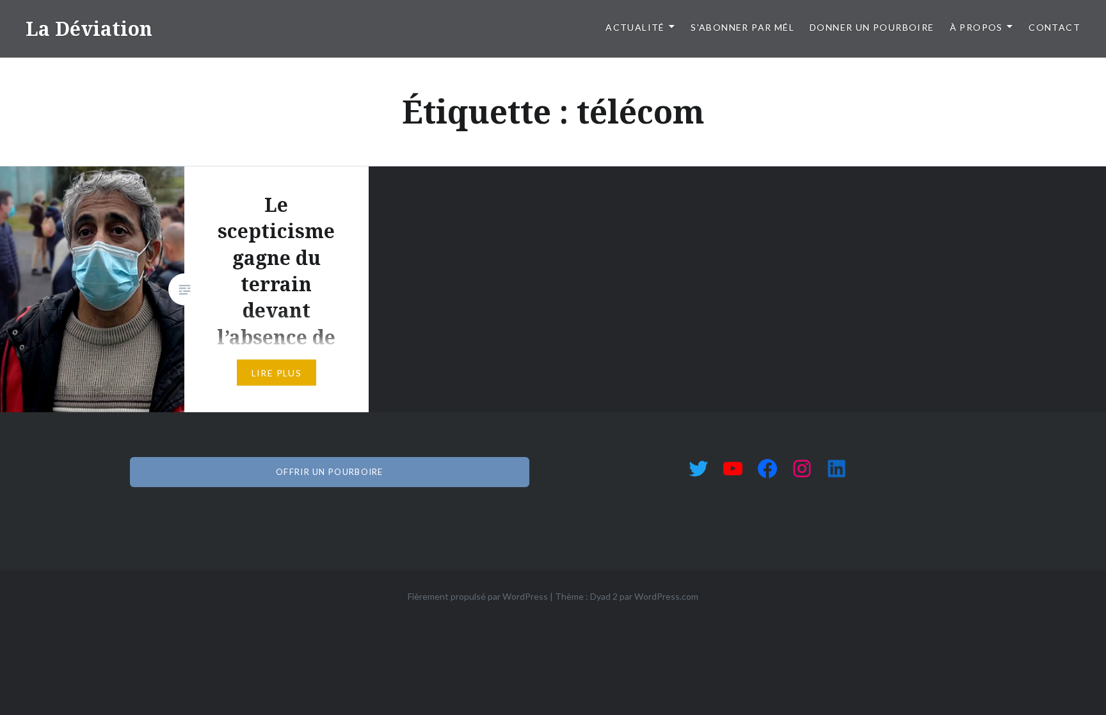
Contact (1054, 27)
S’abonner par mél (742, 27)
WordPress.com (666, 596)
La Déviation (89, 28)
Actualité (635, 27)
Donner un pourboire (872, 27)
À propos (976, 27)
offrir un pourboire (329, 472)
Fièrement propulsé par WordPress (478, 596)
